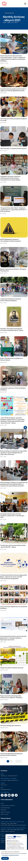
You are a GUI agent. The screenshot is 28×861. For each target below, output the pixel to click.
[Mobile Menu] (25, 3)
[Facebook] (2, 795)
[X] (5, 795)
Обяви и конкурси (5, 814)
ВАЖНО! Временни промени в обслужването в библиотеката (10, 240)
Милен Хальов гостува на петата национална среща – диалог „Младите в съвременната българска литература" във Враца (12, 58)
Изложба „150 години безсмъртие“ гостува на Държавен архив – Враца (11, 329)
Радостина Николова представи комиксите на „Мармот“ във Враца (11, 696)
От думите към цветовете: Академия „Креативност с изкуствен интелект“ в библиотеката (13, 209)
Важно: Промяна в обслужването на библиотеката (11, 359)
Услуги (2, 803)
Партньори (3, 809)
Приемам (5, 858)
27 (17, 761)
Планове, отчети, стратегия (8, 805)
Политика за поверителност (10, 855)
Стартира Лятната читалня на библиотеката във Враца (10, 300)
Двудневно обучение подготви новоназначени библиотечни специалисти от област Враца (10, 178)
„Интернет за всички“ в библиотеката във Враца (12, 389)
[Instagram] (12, 795)
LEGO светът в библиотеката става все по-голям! (13, 119)
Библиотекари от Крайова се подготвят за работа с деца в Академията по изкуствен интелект (13, 452)
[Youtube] (9, 795)
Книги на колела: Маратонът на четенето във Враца (13, 607)
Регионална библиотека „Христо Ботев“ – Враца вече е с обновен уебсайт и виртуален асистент (13, 638)
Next (20, 761)
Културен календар (5, 807)
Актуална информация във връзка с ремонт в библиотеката (11, 754)
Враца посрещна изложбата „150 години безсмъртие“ (13, 270)
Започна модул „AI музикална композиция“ (13, 148)
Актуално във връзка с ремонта (10, 725)
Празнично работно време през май (11, 668)
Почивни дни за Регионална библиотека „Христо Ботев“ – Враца (13, 546)
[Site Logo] (4, 4)
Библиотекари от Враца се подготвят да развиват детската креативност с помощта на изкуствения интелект (13, 484)
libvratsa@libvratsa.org (6, 789)
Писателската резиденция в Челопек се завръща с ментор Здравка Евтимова (13, 90)
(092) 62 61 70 (4, 785)
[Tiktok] (16, 795)
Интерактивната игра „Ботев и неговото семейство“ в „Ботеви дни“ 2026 (12, 515)
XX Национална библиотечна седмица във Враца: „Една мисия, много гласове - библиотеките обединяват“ (13, 576)
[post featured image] (14, 44)
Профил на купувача (5, 812)
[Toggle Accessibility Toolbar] (25, 427)
